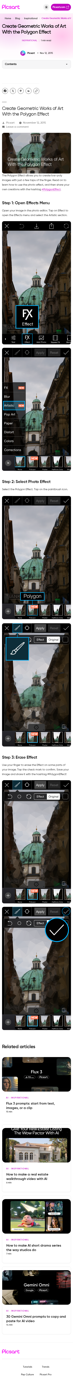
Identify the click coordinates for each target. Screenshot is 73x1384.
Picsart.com (59, 7)
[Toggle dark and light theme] (46, 7)
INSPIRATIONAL (29, 41)
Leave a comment (17, 127)
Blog (17, 18)
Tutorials (27, 1367)
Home (8, 18)
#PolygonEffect (51, 189)
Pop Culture (27, 1374)
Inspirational (31, 18)
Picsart (10, 123)
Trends (45, 1367)
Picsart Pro (45, 1374)
